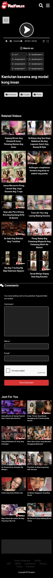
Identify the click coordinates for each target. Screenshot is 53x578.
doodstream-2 (35, 55)
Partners (30, 567)
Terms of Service (22, 561)
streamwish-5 (18, 64)
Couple (26, 94)
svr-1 (15, 55)
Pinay (38, 94)
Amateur (12, 94)
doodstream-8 (35, 69)
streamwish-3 (18, 59)
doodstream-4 (35, 59)
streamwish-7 (18, 69)
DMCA (18, 564)
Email (7, 353)
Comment (8, 304)
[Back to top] (48, 572)
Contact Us (30, 564)
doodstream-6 (35, 64)
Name (7, 341)
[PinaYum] (14, 5)
